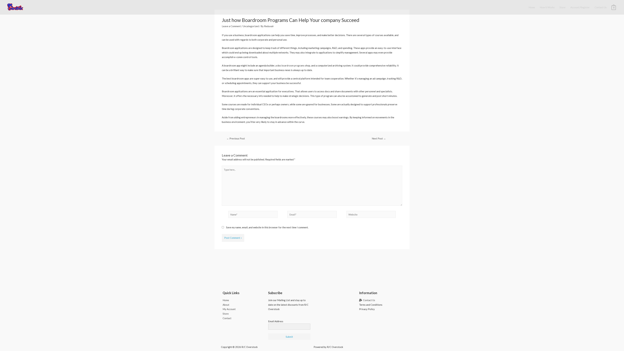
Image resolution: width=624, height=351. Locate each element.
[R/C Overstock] (15, 7)
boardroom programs (293, 65)
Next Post (379, 138)
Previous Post (236, 138)
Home (532, 7)
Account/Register (580, 7)
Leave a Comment (231, 26)
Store (562, 7)
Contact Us (601, 7)
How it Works (547, 7)
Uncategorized (251, 26)
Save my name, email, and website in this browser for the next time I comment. (267, 227)
